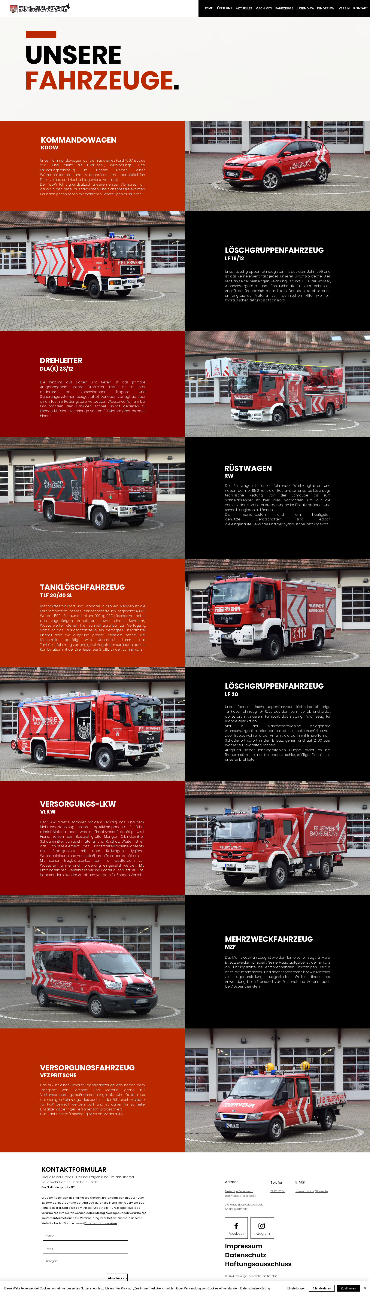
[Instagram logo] (261, 1226)
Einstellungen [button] (296, 1288)
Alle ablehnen (322, 1288)
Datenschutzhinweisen (100, 1223)
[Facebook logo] (236, 1226)
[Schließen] (364, 1288)
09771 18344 (277, 1191)
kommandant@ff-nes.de (311, 1191)
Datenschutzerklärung (255, 1288)
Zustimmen (348, 1288)
